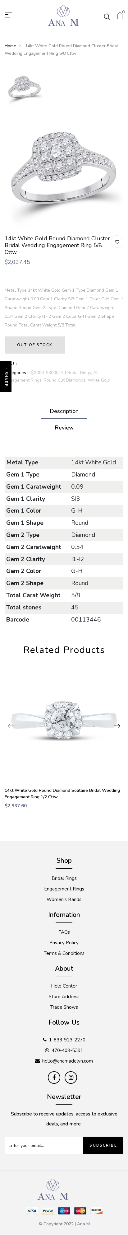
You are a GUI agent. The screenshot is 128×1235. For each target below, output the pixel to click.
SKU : (11, 364)
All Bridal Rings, (77, 373)
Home (10, 46)
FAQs (64, 932)
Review (64, 427)
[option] (24, 88)
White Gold (99, 380)
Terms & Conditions (64, 953)
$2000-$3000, (46, 373)
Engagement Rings (64, 889)
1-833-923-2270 (67, 1040)
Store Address (64, 996)
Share (6, 379)
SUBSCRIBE (103, 1145)
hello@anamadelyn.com (67, 1061)
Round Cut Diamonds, (66, 380)
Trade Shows (64, 1007)
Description (64, 411)
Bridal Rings (64, 878)
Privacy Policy (64, 943)
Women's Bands (64, 899)
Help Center (64, 986)
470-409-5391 (67, 1050)
